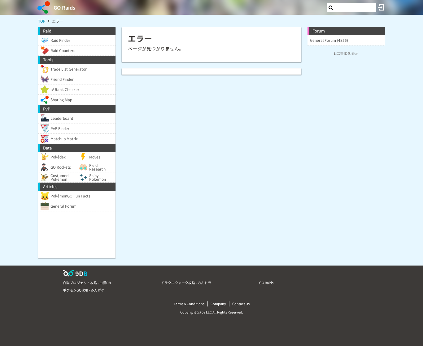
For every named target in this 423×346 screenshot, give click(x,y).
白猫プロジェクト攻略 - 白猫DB (87, 282)
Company (218, 303)
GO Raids (64, 7)
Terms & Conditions (189, 303)
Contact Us (241, 303)
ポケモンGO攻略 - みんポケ (83, 290)
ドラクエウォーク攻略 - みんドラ (186, 282)
